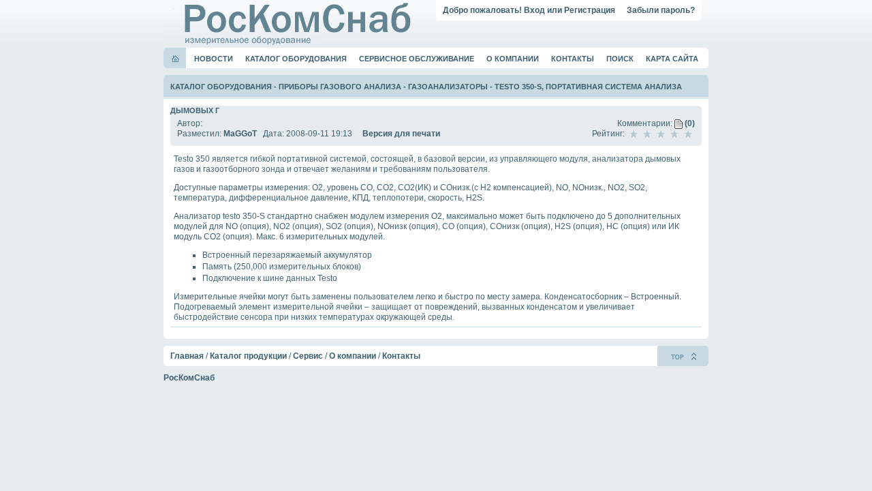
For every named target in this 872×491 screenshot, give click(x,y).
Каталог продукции (248, 356)
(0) (689, 123)
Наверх (682, 356)
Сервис (308, 356)
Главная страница (175, 58)
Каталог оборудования (296, 59)
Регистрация (589, 10)
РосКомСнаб (189, 378)
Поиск (620, 59)
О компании (512, 59)
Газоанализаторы (448, 87)
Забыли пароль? (661, 10)
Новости (213, 59)
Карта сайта (672, 59)
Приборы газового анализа (340, 87)
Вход (534, 10)
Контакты (572, 59)
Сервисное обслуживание (416, 59)
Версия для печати (401, 133)
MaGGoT (240, 133)
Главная (187, 356)
